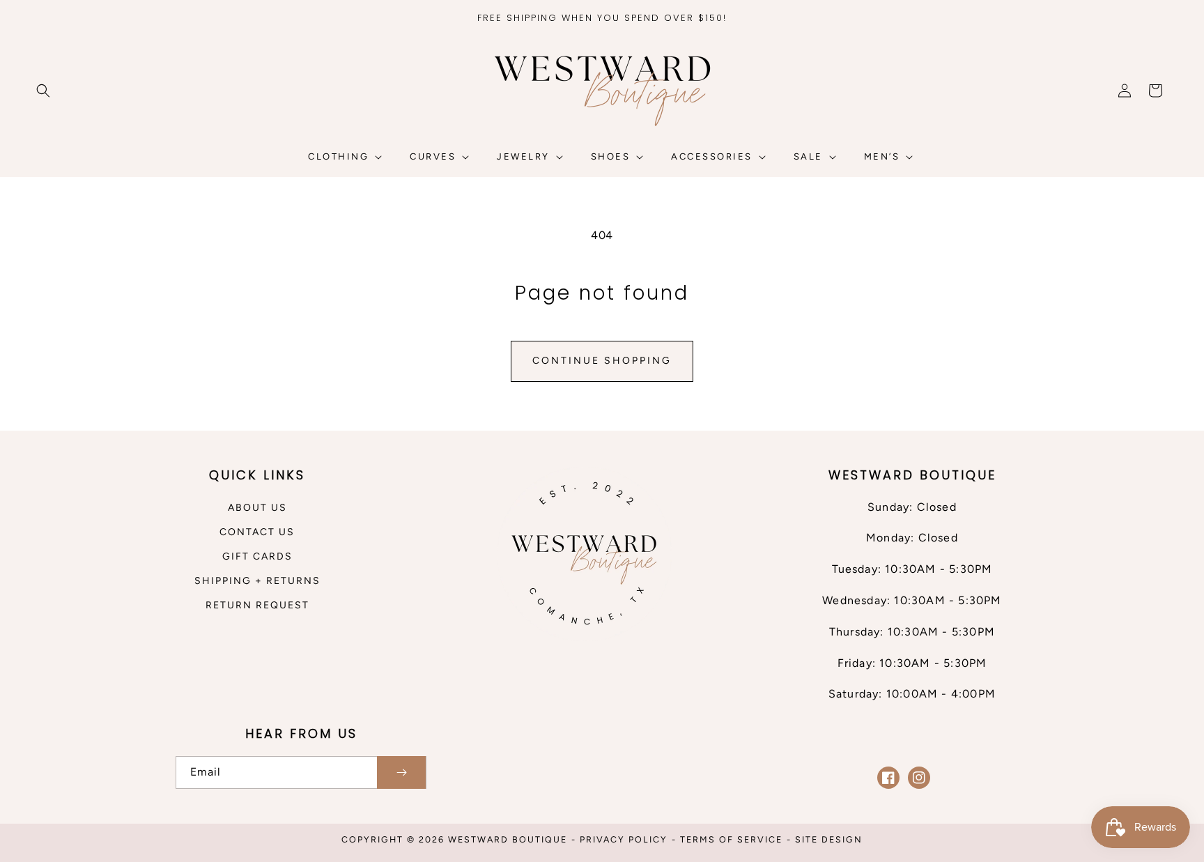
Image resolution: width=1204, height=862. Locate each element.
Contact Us (257, 532)
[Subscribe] (401, 772)
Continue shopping (602, 361)
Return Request (257, 605)
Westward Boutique (507, 839)
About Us (257, 508)
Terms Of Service (731, 839)
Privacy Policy (623, 839)
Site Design (829, 839)
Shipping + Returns (257, 581)
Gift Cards (257, 556)
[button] (43, 90)
